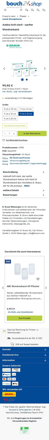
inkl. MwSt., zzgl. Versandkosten (17, 91)
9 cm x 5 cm (26, 109)
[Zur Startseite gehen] (24, 4)
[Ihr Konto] (32, 10)
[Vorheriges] (4, 68)
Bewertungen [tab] (10, 195)
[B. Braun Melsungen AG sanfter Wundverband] (24, 68)
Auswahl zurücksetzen (14, 126)
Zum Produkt (25, 318)
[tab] (23, 179)
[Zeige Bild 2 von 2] (27, 80)
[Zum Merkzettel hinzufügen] (38, 279)
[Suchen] (21, 10)
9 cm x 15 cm (26, 114)
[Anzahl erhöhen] (14, 133)
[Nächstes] (45, 68)
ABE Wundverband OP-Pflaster (23, 286)
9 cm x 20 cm (10, 118)
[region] (24, 68)
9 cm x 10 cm (10, 114)
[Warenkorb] (38, 10)
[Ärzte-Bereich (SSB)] (44, 10)
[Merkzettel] (26, 10)
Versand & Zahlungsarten (20, 410)
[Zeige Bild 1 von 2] (22, 80)
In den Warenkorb (32, 133)
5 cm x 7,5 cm (10, 109)
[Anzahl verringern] (4, 133)
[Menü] (5, 10)
